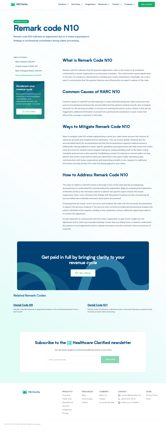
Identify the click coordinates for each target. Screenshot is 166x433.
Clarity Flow (67, 399)
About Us (103, 395)
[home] (19, 4)
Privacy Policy (152, 395)
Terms (148, 399)
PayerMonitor (67, 403)
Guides (85, 403)
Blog (84, 395)
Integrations (90, 4)
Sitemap (158, 424)
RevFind (65, 406)
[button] (63, 4)
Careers (102, 399)
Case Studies (87, 399)
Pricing (65, 413)
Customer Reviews (107, 403)
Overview (66, 395)
